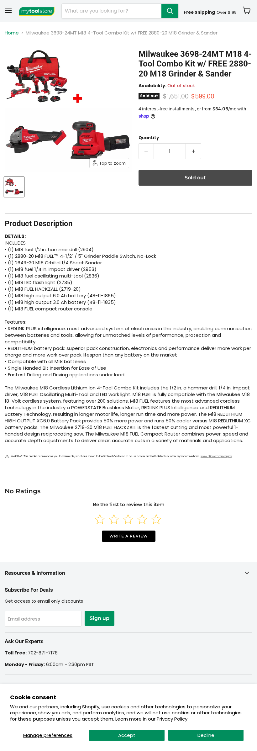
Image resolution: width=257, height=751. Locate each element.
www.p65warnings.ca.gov (216, 456)
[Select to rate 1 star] (99, 519)
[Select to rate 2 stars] (114, 519)
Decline (205, 735)
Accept (126, 735)
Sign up (99, 618)
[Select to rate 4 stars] (142, 519)
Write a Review (128, 536)
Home (12, 32)
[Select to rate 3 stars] (128, 519)
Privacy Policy (172, 719)
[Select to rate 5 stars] (156, 519)
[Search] (169, 11)
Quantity (149, 137)
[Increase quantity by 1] (193, 151)
